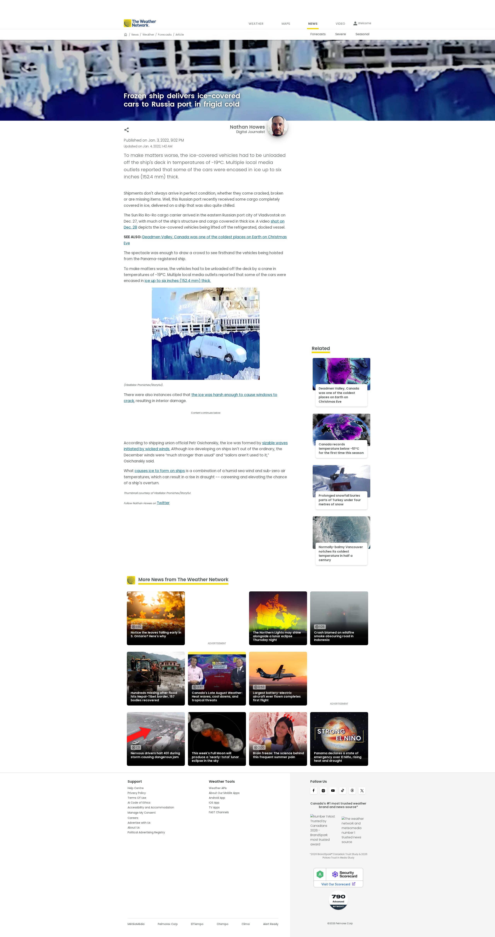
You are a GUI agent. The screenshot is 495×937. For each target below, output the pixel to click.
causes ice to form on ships (160, 470)
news (135, 35)
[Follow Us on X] (362, 791)
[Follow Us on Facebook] (313, 791)
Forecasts (165, 35)
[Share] (126, 130)
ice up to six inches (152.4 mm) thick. (178, 280)
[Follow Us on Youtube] (333, 791)
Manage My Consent (142, 812)
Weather (148, 35)
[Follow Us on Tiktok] (342, 791)
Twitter (163, 503)
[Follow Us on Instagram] (323, 791)
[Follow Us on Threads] (352, 791)
